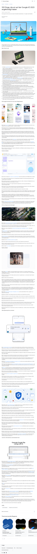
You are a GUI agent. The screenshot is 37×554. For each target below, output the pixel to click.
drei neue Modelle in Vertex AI (11, 461)
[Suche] (32, 1)
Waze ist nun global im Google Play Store (12, 373)
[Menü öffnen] (2, 1)
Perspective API (22, 419)
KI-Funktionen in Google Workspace (14, 176)
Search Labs (7, 125)
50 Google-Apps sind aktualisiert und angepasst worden (12, 361)
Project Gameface (8, 475)
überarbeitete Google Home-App (11, 239)
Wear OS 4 (4, 367)
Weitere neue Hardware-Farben (8, 78)
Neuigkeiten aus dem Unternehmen (13, 507)
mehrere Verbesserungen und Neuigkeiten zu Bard (12, 291)
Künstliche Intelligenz (4, 507)
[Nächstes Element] (4, 539)
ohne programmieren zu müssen (14, 494)
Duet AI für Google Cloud (9, 464)
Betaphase (31, 491)
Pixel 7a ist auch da (5, 74)
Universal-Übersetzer (5, 236)
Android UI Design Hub (8, 496)
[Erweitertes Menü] (34, 1)
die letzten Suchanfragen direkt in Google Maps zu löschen (20, 228)
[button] (35, 12)
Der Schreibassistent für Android (7, 347)
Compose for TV (8, 488)
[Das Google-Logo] (3, 545)
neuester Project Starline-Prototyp (9, 201)
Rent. (3, 483)
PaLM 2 (7, 271)
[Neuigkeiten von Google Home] (5, 1)
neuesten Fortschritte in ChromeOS (14, 491)
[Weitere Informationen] (34, 511)
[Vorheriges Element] (2, 539)
